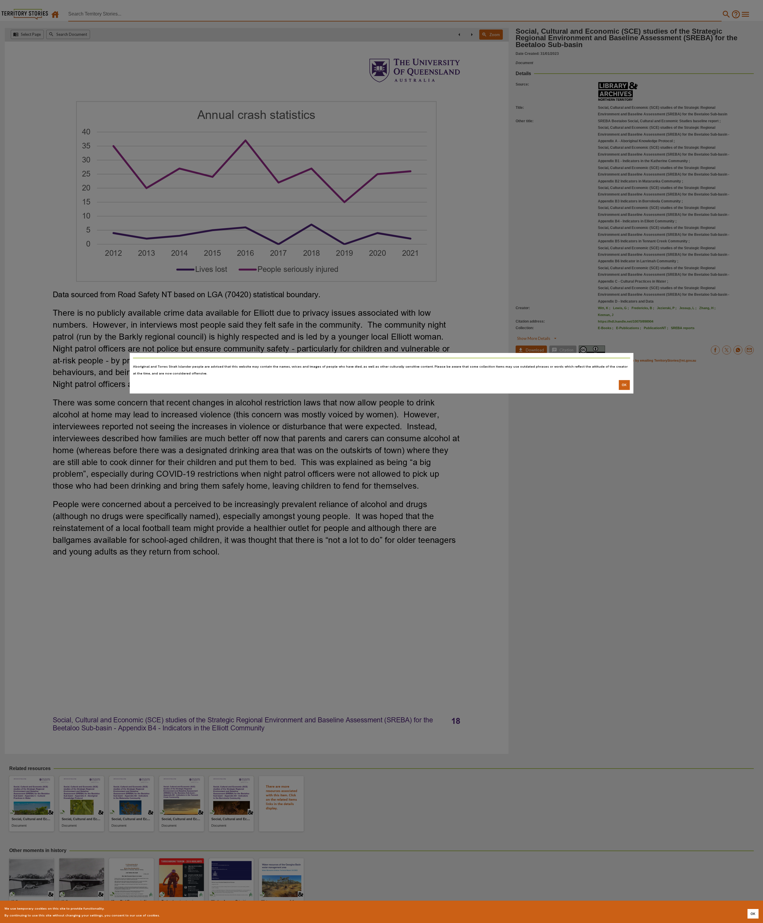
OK (624, 385)
